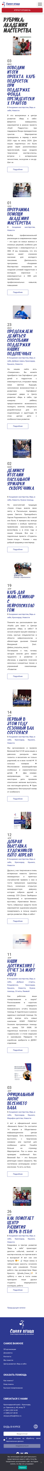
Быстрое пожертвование (13, 1388)
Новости (15, 110)
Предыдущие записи (16, 1308)
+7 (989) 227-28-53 (11, 1413)
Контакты (7, 1356)
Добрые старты (26, 982)
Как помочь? (8, 1380)
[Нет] (41, 1462)
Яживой (26, 991)
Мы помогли (8, 1360)
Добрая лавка (18, 361)
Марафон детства (15, 1118)
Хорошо (22, 1467)
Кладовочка (12, 985)
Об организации (10, 1349)
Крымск (10, 364)
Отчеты (18, 991)
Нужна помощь (27, 500)
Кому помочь (9, 1384)
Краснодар (30, 361)
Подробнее (18, 169)
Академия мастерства (19, 107)
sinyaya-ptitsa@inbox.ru (12, 1416)
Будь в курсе (12, 1426)
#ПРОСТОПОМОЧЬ (22, 10)
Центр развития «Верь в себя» (15, 1364)
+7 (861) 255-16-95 (11, 1410)
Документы (8, 1353)
